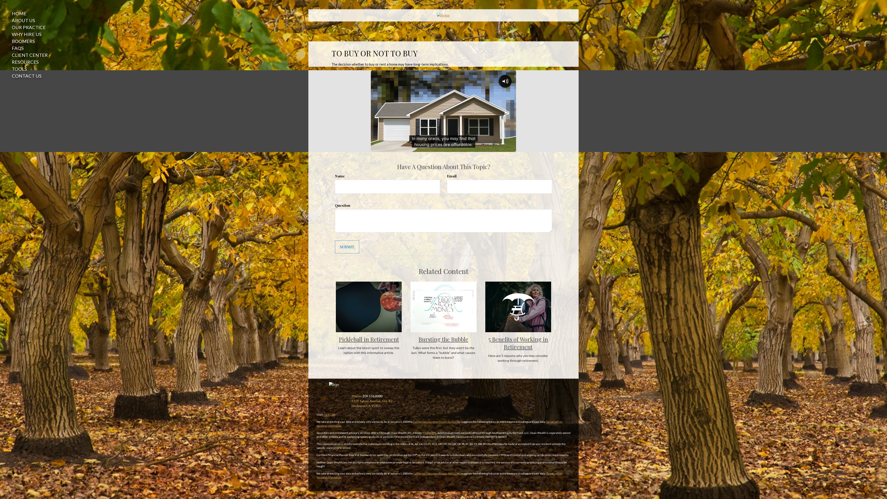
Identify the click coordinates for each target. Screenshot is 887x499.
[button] (29, 20)
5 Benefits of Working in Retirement (518, 343)
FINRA (426, 432)
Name (340, 176)
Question (342, 205)
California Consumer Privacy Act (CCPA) (437, 421)
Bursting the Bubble (443, 339)
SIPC (434, 432)
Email (452, 176)
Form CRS (329, 414)
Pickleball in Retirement (369, 339)
